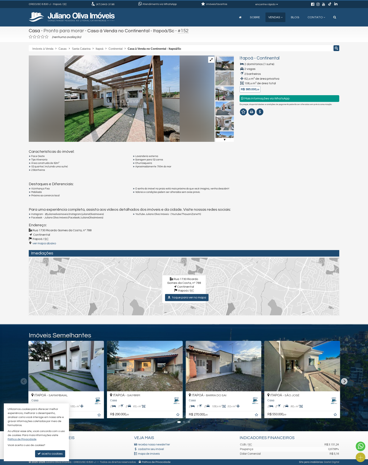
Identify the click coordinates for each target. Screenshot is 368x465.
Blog (295, 17)
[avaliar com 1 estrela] (30, 37)
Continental (268, 58)
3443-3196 (105, 4)
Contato (315, 17)
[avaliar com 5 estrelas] (46, 37)
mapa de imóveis (149, 453)
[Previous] (24, 381)
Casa (34, 30)
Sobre (255, 17)
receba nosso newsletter (154, 444)
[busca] (334, 17)
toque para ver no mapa (188, 297)
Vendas (274, 17)
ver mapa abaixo (44, 243)
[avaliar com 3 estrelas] (38, 37)
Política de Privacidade (156, 462)
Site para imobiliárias (311, 462)
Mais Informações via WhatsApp (267, 98)
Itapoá (246, 58)
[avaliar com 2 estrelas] (34, 37)
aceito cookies (52, 453)
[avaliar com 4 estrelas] (42, 37)
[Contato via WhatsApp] (360, 446)
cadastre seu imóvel (151, 449)
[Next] (344, 381)
